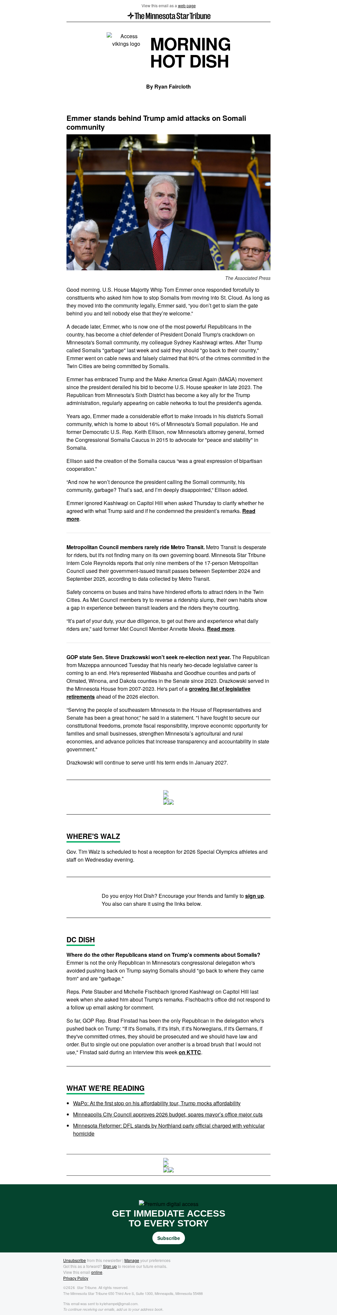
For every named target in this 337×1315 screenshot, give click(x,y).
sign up (254, 895)
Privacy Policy (75, 1278)
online (96, 1272)
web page (187, 5)
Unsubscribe (74, 1260)
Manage (131, 1260)
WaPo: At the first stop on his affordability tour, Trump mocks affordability (157, 1103)
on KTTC (190, 1052)
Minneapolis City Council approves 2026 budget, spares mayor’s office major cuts (168, 1114)
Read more (220, 628)
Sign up (110, 1266)
